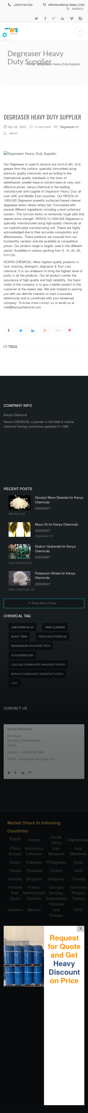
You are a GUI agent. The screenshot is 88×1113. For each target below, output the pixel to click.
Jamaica (15, 910)
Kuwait (15, 854)
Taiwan (15, 871)
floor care (64, 266)
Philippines (56, 862)
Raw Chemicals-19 (21, 589)
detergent (30, 266)
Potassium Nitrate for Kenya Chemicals (55, 575)
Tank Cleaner (55, 627)
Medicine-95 (17, 513)
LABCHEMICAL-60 (22, 627)
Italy (15, 893)
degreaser (47, 266)
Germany (78, 887)
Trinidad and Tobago (56, 910)
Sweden (34, 899)
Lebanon (34, 854)
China (15, 848)
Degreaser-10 (69, 126)
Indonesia (34, 848)
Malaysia (56, 854)
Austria (15, 879)
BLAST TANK (19, 636)
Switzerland (56, 899)
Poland (78, 893)
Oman (15, 862)
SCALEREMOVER (22, 655)
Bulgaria (56, 879)
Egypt (15, 839)
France (34, 887)
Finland (15, 887)
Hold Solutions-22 (52, 636)
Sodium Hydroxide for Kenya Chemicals (55, 548)
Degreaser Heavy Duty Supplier (59, 64)
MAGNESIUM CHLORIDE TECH (30, 646)
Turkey (56, 871)
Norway (56, 893)
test (14, 683)
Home (30, 64)
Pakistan (34, 862)
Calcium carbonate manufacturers (38, 664)
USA (78, 910)
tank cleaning (13, 266)
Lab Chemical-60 (20, 563)
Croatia (78, 879)
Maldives (78, 854)
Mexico (34, 910)
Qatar (78, 862)
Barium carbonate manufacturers (37, 674)
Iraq (78, 848)
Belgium (34, 879)
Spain (15, 899)
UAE (78, 871)
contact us (46, 302)
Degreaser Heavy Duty (61, 191)
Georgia (56, 887)
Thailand (34, 871)
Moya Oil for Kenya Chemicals (56, 524)
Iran (56, 848)
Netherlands (34, 893)
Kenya (34, 840)
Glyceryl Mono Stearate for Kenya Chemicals (59, 499)
